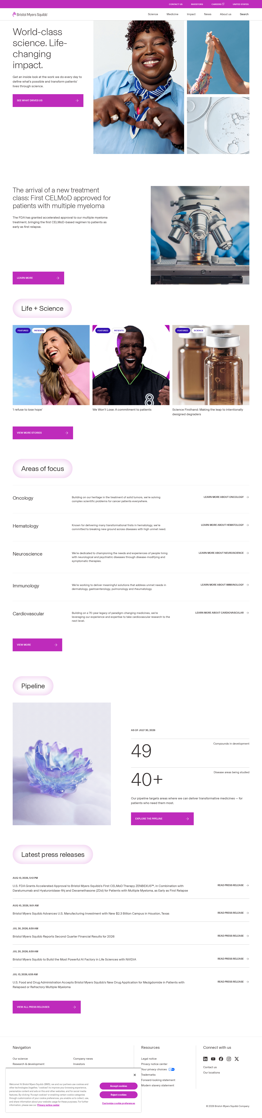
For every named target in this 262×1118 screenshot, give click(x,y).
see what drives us (29, 100)
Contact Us (176, 4)
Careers (216, 4)
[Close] (135, 1075)
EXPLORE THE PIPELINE (148, 818)
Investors (197, 4)
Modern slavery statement (157, 1085)
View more (24, 644)
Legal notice (149, 1058)
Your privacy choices (154, 1069)
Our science (20, 1058)
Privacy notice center (154, 1064)
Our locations (211, 1072)
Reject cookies (119, 1094)
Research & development (28, 1064)
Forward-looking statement (158, 1080)
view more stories (29, 432)
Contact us (210, 1067)
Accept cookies (118, 1086)
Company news (83, 1058)
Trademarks (148, 1074)
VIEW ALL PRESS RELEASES (33, 1007)
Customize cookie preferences (118, 1103)
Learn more (25, 277)
